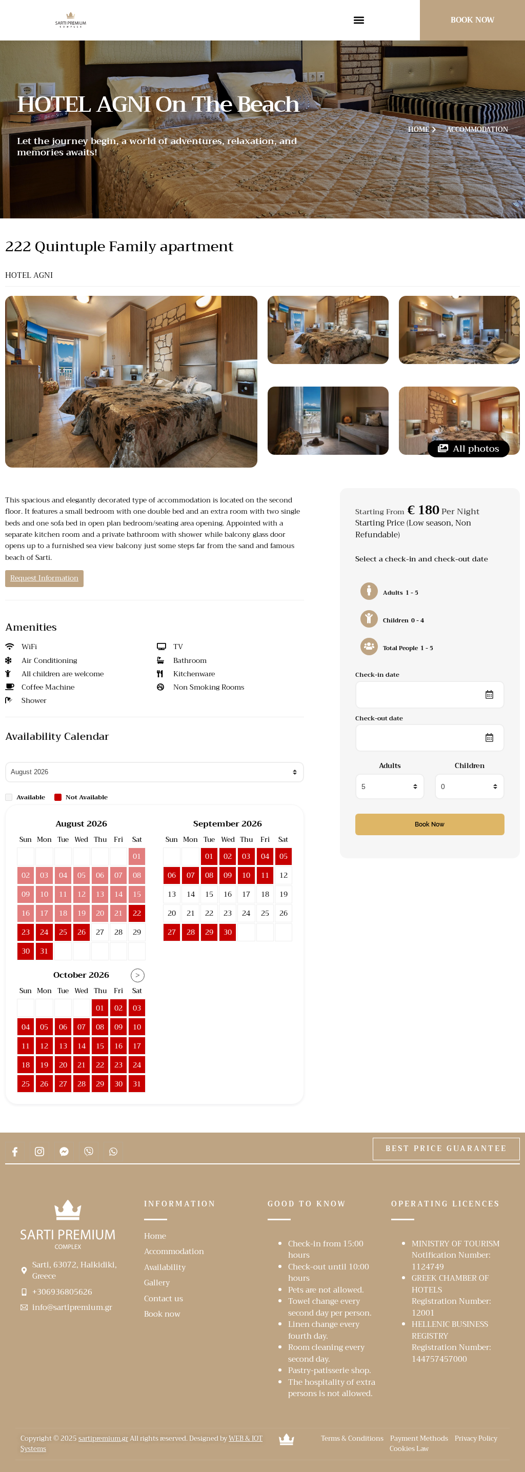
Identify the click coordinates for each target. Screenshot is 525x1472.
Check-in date (377, 674)
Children (469, 766)
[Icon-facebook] (15, 1151)
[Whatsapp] (113, 1151)
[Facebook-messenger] (64, 1151)
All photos (474, 448)
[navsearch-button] (393, 18)
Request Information (44, 578)
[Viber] (88, 1151)
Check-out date (379, 718)
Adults (390, 766)
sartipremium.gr (103, 1438)
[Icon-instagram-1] (39, 1151)
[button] (359, 20)
